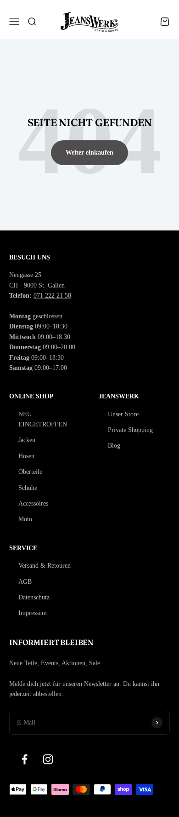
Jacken (26, 440)
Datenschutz (34, 597)
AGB (25, 581)
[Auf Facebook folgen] (24, 759)
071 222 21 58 (52, 295)
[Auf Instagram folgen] (48, 759)
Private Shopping (130, 429)
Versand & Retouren (44, 565)
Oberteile (30, 471)
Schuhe (27, 487)
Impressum (32, 613)
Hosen (26, 456)
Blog (114, 445)
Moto (25, 519)
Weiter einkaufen (89, 152)
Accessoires (33, 503)
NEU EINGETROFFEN (42, 419)
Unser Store (123, 414)
